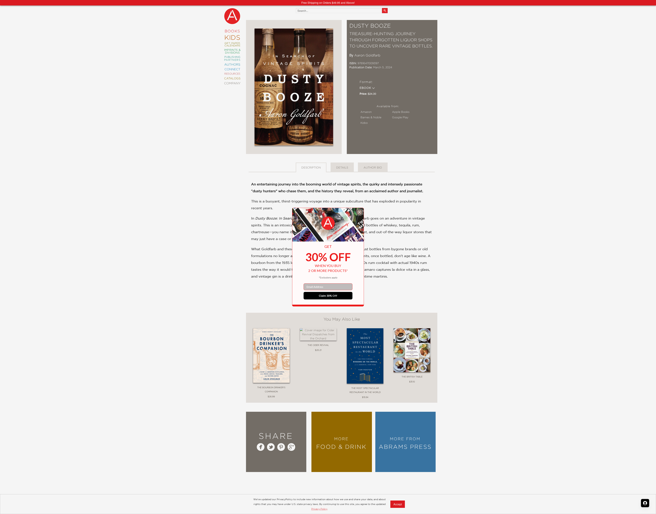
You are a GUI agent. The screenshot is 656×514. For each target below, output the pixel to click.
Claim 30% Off (328, 295)
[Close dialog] (359, 212)
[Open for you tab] (645, 503)
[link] (328, 223)
